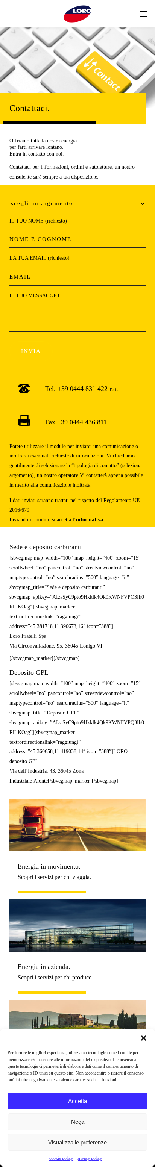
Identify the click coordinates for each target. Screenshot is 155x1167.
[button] (143, 1038)
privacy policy (89, 1158)
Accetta (77, 1101)
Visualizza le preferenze (77, 1142)
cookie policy (61, 1158)
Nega (77, 1122)
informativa (89, 519)
